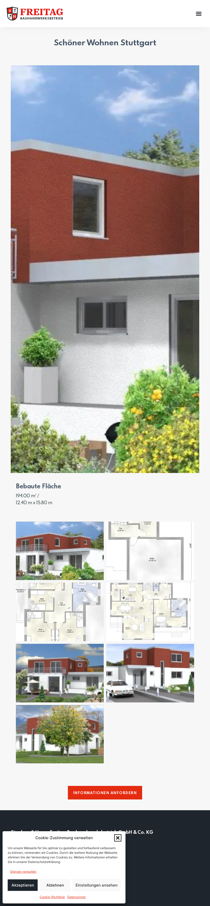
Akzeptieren (23, 885)
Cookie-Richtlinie (52, 897)
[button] (117, 837)
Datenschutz (76, 897)
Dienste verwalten (23, 871)
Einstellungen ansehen (97, 885)
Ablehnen (55, 885)
